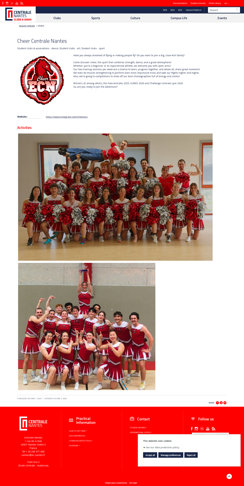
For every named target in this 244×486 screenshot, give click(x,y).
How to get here (77, 431)
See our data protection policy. (163, 447)
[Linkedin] (224, 402)
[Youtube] (16, 2)
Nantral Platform (193, 10)
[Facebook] (2, 2)
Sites (234, 3)
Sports (41, 26)
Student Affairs (137, 427)
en (226, 3)
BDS (180, 10)
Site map (133, 483)
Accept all (150, 455)
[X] (221, 402)
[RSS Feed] (21, 2)
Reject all (191, 455)
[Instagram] (7, 2)
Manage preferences (171, 455)
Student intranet (198, 3)
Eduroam (74, 445)
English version (27, 26)
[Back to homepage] (18, 14)
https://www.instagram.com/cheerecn (67, 116)
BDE (165, 10)
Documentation (180, 3)
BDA (173, 10)
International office (140, 432)
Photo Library (215, 3)
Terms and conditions (116, 483)
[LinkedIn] (11, 2)
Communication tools (80, 441)
